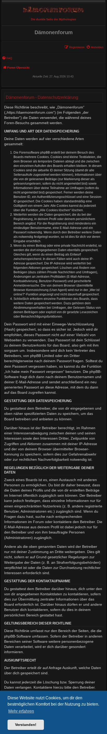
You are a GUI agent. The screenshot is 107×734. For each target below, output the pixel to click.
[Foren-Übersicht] (53, 8)
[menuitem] (94, 47)
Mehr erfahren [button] (21, 711)
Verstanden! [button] (25, 725)
